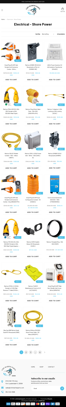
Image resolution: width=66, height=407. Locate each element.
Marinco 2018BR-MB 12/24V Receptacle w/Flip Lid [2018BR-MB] (33, 67)
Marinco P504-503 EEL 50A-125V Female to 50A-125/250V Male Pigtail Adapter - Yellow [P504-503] (11, 111)
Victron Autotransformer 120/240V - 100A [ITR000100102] (55, 200)
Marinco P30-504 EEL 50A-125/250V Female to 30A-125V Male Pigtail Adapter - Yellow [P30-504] (11, 244)
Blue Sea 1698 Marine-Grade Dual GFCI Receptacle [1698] (11, 331)
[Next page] (44, 352)
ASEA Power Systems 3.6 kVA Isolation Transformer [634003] (54, 67)
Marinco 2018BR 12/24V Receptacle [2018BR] (54, 154)
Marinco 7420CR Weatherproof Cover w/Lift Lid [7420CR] (33, 288)
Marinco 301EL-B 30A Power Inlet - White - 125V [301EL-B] (33, 155)
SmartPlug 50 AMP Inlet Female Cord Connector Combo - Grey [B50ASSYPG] (11, 200)
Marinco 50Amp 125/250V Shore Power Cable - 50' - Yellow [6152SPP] (33, 332)
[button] (2, 10)
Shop (41, 367)
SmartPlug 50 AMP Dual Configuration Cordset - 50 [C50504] (33, 200)
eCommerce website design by (30, 400)
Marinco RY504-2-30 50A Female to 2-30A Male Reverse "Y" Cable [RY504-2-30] (11, 288)
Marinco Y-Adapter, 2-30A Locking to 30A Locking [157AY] (54, 111)
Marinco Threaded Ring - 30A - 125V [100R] (55, 243)
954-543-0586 (10, 392)
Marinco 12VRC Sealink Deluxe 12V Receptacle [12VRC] (33, 244)
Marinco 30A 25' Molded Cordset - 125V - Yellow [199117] (11, 155)
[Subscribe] (62, 388)
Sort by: (37, 34)
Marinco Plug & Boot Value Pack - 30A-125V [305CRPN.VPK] (33, 111)
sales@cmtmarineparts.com (15, 388)
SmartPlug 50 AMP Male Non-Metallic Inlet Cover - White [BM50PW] (55, 288)
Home (3, 19)
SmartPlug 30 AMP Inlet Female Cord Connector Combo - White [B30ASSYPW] (11, 67)
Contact (51, 367)
